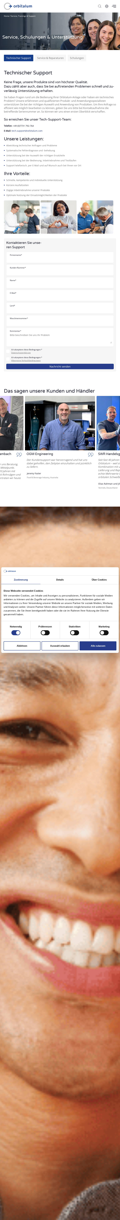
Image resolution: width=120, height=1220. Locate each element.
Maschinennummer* (19, 318)
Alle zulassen (98, 645)
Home (6, 16)
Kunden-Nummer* (18, 267)
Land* (12, 305)
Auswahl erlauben (60, 645)
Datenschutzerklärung (21, 352)
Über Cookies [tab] (99, 579)
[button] (7, 445)
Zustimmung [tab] (21, 579)
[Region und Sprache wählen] (106, 6)
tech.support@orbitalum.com (27, 130)
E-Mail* (13, 293)
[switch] (45, 632)
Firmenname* (16, 255)
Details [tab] (60, 579)
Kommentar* (15, 331)
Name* (13, 280)
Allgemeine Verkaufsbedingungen (26, 360)
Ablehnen (22, 645)
